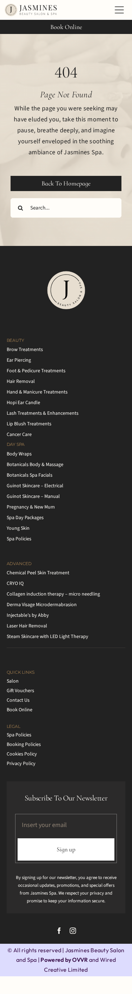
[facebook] (59, 930)
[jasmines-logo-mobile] (32, 6)
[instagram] (73, 930)
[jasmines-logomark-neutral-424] (66, 273)
